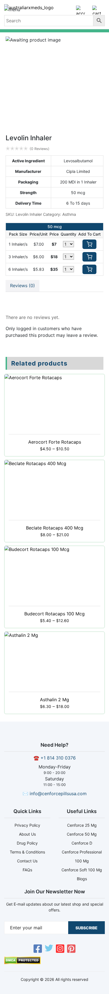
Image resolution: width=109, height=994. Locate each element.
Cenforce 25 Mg (82, 825)
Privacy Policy (27, 825)
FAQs (27, 869)
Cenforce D (82, 843)
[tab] (22, 286)
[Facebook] (38, 949)
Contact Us (27, 860)
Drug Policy (27, 843)
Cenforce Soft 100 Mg (81, 869)
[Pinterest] (71, 949)
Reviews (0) (22, 285)
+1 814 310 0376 (58, 758)
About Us (27, 834)
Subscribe (86, 927)
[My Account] (80, 12)
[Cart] (96, 12)
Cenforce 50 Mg (82, 834)
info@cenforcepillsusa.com (58, 793)
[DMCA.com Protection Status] (22, 962)
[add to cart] (89, 244)
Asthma (69, 214)
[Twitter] (49, 949)
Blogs (82, 878)
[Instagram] (60, 949)
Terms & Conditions (27, 852)
